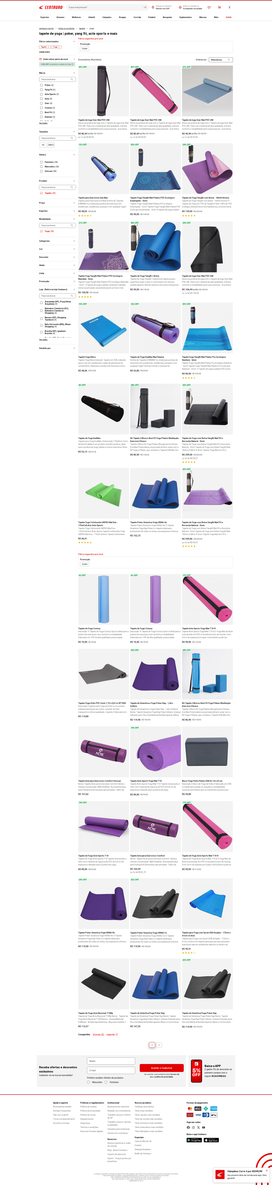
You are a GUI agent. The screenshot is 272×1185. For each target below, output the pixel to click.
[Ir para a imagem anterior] (81, 91)
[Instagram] (193, 1127)
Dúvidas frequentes (62, 1111)
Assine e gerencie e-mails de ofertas (119, 1144)
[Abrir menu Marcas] (209, 17)
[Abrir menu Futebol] (157, 17)
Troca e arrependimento (64, 1119)
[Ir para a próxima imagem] (125, 91)
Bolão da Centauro (143, 1153)
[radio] (43, 145)
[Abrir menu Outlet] (233, 17)
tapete (82, 28)
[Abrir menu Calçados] (113, 17)
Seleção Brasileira (143, 1149)
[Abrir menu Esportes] (51, 17)
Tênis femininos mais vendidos (148, 1123)
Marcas (203, 17)
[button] (57, 59)
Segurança (85, 1123)
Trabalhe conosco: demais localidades (119, 1123)
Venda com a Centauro (118, 1133)
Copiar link (111, 1035)
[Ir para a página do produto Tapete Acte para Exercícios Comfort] (155, 826)
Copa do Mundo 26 (143, 1141)
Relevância (216, 60)
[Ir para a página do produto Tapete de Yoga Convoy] (103, 599)
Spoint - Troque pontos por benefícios (119, 1159)
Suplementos (185, 17)
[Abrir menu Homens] (66, 17)
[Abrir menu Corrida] (143, 17)
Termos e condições (89, 1127)
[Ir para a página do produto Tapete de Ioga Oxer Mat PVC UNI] (103, 91)
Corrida (137, 17)
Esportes (45, 17)
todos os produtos (66, 28)
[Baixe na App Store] (211, 1140)
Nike (216, 17)
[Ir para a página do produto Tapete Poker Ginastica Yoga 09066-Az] (155, 493)
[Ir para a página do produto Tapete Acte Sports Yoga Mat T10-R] (207, 599)
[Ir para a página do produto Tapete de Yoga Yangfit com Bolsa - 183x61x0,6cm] (207, 168)
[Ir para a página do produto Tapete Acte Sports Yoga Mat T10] (155, 751)
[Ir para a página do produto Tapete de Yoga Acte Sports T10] (103, 826)
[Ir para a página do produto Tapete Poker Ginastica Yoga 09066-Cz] (155, 903)
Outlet (228, 17)
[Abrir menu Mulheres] (83, 17)
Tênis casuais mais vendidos (147, 1115)
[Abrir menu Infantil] (97, 17)
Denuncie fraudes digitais (91, 1131)
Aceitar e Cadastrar (161, 1068)
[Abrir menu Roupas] (128, 17)
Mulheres (76, 17)
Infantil (91, 17)
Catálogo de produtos (144, 1107)
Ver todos (43, 123)
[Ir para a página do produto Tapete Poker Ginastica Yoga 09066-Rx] (103, 903)
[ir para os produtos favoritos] (209, 7)
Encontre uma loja (61, 1123)
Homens (60, 17)
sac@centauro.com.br (136, 1180)
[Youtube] (203, 1127)
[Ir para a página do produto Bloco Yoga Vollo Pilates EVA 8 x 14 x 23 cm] (207, 751)
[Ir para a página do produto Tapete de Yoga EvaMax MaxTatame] (155, 328)
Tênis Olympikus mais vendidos (149, 1131)
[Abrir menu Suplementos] (194, 17)
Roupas (122, 17)
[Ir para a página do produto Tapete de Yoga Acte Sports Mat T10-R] (207, 826)
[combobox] (105, 7)
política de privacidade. (164, 1077)
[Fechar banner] (267, 1171)
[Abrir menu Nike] (220, 17)
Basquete (167, 17)
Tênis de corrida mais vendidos (148, 1119)
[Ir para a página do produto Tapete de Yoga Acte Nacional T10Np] (103, 984)
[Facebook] (188, 1127)
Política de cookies (88, 1107)
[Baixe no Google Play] (194, 1140)
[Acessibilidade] (229, 7)
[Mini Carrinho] (219, 7)
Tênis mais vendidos (144, 1111)
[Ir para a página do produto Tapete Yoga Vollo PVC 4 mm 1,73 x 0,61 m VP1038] (103, 674)
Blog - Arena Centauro (117, 1150)
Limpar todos (44, 52)
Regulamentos (87, 1119)
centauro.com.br (46, 28)
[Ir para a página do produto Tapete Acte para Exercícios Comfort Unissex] (103, 751)
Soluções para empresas (119, 1129)
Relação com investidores (119, 1111)
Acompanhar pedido (62, 1107)
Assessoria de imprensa (118, 1107)
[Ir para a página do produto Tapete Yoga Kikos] (103, 328)
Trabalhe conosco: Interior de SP (119, 1116)
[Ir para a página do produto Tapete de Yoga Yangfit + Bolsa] (155, 246)
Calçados (106, 17)
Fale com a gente (60, 1115)
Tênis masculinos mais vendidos (149, 1127)
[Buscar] (145, 7)
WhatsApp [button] (97, 1035)
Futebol (151, 17)
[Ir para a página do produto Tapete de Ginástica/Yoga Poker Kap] (155, 984)
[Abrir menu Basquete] (174, 17)
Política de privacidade (90, 1111)
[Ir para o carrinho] (219, 7)
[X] (198, 1127)
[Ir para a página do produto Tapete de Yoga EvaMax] (103, 409)
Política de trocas (88, 1115)
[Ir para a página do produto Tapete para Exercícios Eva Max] (103, 168)
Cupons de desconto (117, 1154)
